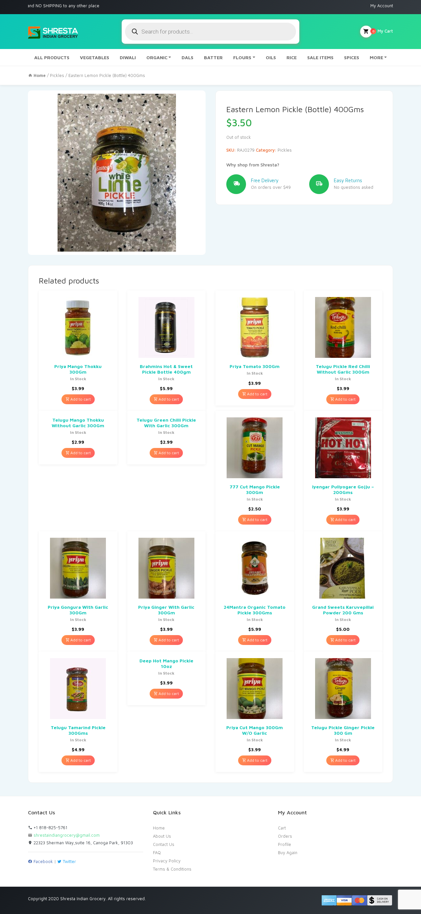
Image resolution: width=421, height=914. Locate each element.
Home (159, 827)
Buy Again (287, 852)
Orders (285, 836)
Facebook (42, 861)
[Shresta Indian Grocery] (53, 31)
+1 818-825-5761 (49, 827)
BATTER (213, 57)
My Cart (382, 31)
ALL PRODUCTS (51, 57)
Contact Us (163, 844)
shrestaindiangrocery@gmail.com (67, 835)
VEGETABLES (94, 57)
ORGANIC (156, 57)
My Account (381, 5)
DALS (187, 57)
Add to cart (80, 399)
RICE (291, 57)
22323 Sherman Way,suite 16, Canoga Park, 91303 (82, 842)
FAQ (157, 852)
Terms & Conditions (172, 869)
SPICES (351, 57)
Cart (282, 827)
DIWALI (128, 57)
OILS (271, 57)
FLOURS (242, 57)
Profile (284, 844)
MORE (376, 57)
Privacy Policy (167, 860)
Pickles (57, 75)
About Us (162, 836)
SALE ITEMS (320, 57)
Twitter (69, 861)
